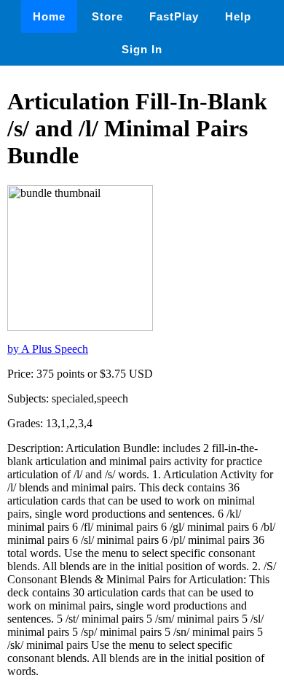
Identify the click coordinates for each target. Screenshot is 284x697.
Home (49, 16)
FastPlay (174, 16)
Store (107, 16)
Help (238, 16)
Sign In (142, 49)
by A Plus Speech (47, 349)
